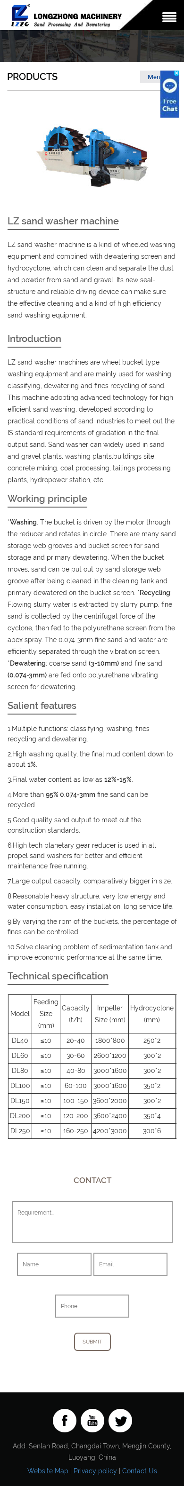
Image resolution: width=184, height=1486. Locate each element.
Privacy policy (95, 1471)
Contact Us (139, 1471)
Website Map (47, 1471)
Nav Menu (169, 17)
